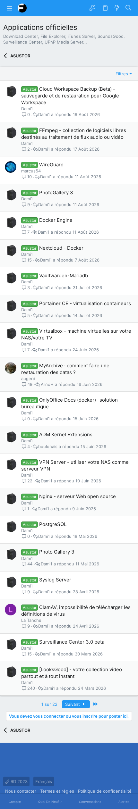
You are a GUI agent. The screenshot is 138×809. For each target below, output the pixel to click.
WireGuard (51, 165)
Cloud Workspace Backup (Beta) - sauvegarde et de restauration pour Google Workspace (70, 95)
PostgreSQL (52, 524)
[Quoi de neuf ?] (116, 8)
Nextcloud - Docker (61, 248)
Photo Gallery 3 (56, 552)
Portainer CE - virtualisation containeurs (85, 303)
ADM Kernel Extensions (65, 434)
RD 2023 (18, 781)
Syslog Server (55, 580)
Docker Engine (56, 220)
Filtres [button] (122, 73)
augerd (28, 378)
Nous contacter (20, 791)
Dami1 (27, 108)
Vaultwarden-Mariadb (63, 275)
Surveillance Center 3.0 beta (71, 642)
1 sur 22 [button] (49, 704)
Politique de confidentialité (105, 791)
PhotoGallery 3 (56, 192)
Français (43, 781)
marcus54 (31, 170)
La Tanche (31, 620)
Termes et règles (57, 791)
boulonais (47, 447)
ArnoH (47, 384)
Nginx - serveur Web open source (77, 496)
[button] (9, 8)
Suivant (73, 704)
